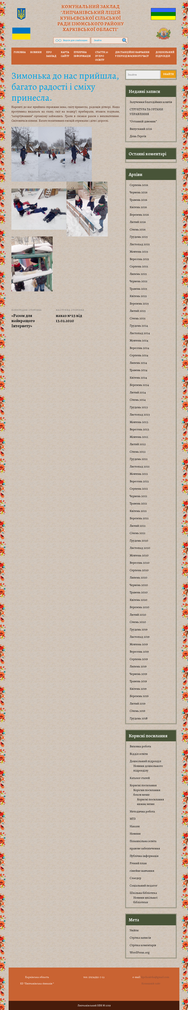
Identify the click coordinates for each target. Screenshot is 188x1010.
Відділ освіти (139, 754)
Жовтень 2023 (139, 422)
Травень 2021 (138, 503)
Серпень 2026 (139, 185)
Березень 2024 (139, 385)
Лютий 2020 (138, 615)
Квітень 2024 (138, 378)
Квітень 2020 (138, 600)
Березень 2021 (139, 518)
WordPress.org (140, 952)
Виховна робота (140, 746)
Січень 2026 (138, 229)
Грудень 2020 (139, 540)
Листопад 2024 (140, 333)
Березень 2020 (139, 607)
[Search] (124, 40)
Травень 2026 (138, 200)
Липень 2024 (138, 363)
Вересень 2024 (139, 348)
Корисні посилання (143, 785)
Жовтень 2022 (139, 437)
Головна (20, 52)
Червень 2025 (138, 281)
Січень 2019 (137, 711)
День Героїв (138, 136)
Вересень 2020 (139, 563)
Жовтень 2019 (139, 644)
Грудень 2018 (138, 718)
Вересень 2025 (139, 259)
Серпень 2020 (139, 570)
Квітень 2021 (138, 511)
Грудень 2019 (138, 629)
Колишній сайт (151, 983)
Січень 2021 (137, 533)
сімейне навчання (142, 871)
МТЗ (132, 819)
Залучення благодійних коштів (151, 102)
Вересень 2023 (139, 429)
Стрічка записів (140, 938)
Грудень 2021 (138, 459)
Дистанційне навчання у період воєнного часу (132, 54)
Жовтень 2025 (139, 251)
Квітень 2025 (138, 296)
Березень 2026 (139, 215)
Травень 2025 (138, 289)
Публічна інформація (82, 54)
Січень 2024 (138, 400)
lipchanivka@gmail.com (155, 977)
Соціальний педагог (143, 885)
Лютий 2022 (138, 444)
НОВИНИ (36, 52)
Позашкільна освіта (143, 841)
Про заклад (51, 54)
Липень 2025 (138, 274)
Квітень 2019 (138, 689)
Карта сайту (65, 54)
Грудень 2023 (139, 407)
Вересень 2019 (139, 651)
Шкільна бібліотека (143, 893)
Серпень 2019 (139, 659)
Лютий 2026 (138, 222)
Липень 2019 (138, 666)
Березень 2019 (139, 696)
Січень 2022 (138, 452)
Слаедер (135, 878)
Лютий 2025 (138, 311)
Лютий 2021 (137, 526)
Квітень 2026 (138, 207)
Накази (135, 826)
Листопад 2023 (140, 414)
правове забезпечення (145, 848)
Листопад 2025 (140, 244)
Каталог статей (140, 778)
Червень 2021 (138, 496)
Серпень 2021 (139, 489)
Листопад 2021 (139, 466)
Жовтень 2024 (139, 340)
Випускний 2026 (141, 129)
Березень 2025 (139, 303)
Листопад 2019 (139, 637)
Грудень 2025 (139, 237)
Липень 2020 (138, 577)
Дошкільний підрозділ (165, 54)
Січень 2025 (137, 318)
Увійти (134, 930)
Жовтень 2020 (139, 555)
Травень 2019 (138, 681)
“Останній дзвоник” (143, 121)
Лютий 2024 (138, 392)
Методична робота (142, 811)
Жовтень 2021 (139, 474)
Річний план (138, 863)
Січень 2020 (138, 622)
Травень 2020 (139, 592)
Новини (135, 833)
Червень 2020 (139, 585)
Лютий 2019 (137, 703)
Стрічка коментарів (143, 945)
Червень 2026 (138, 192)
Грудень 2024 (139, 326)
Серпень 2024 (139, 355)
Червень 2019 (138, 674)
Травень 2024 (138, 370)
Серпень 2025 (139, 266)
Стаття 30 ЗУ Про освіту (101, 56)
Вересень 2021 (139, 481)
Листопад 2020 (140, 548)
